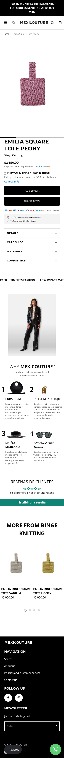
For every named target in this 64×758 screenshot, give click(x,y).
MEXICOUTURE (20, 744)
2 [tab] (30, 611)
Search (8, 659)
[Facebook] (8, 698)
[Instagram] (19, 698)
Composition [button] (16, 260)
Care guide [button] (15, 242)
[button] (44, 166)
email (11, 726)
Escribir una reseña (32, 502)
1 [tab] (26, 611)
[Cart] (60, 23)
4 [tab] (39, 611)
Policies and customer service (22, 673)
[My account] (52, 23)
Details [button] (12, 233)
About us (9, 666)
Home (6, 33)
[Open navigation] (8, 23)
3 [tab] (35, 611)
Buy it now (32, 201)
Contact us (10, 680)
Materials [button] (14, 251)
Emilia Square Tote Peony (25, 33)
